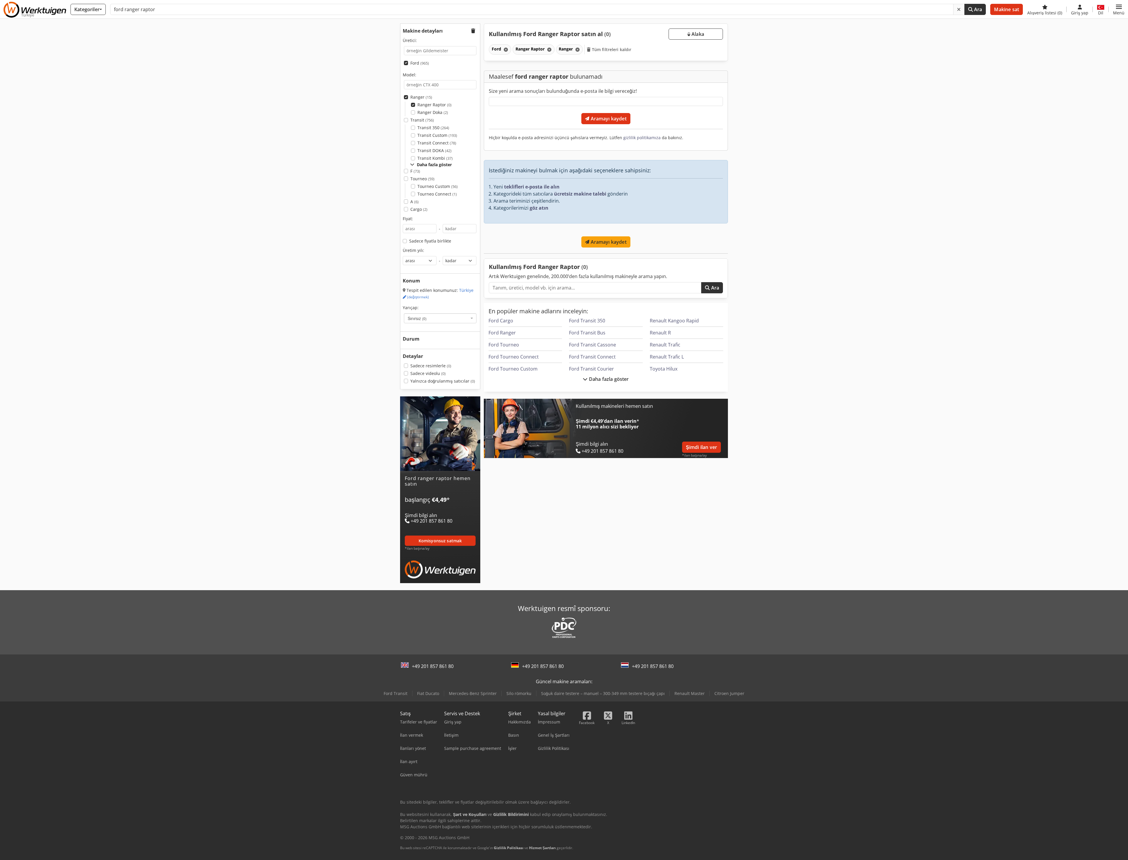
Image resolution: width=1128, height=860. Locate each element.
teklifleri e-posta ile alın (532, 187)
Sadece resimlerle (430, 365)
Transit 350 (433, 127)
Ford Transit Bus (587, 332)
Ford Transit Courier (591, 369)
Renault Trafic (665, 344)
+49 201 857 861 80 (433, 666)
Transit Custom (437, 135)
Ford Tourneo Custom (513, 369)
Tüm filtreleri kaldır (611, 49)
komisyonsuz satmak (440, 540)
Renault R (660, 332)
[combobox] (440, 318)
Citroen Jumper (729, 693)
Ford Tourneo (504, 344)
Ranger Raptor (434, 104)
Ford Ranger (502, 332)
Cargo (418, 209)
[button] (1118, 9)
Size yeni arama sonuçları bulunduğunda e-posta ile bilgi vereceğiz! (563, 91)
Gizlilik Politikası (508, 847)
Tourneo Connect (437, 194)
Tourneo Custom (437, 186)
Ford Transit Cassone (592, 344)
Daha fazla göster (608, 379)
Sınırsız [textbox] (417, 318)
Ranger (421, 97)
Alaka (697, 34)
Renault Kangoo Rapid (674, 320)
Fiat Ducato (428, 693)
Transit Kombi (435, 158)
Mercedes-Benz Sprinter (473, 693)
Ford (419, 63)
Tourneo (422, 178)
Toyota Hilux (663, 369)
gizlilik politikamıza (642, 137)
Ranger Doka (432, 112)
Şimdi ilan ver (701, 447)
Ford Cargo (501, 320)
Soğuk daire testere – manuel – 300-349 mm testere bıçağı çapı (603, 693)
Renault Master (689, 693)
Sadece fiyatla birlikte (430, 241)
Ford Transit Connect (592, 357)
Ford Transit (395, 693)
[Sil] (958, 9)
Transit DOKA (434, 150)
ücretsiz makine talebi (580, 194)
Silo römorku (518, 693)
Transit (422, 120)
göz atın (539, 208)
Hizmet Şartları (542, 847)
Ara (977, 9)
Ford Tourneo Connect (514, 357)
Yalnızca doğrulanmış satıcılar (442, 381)
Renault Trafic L (667, 357)
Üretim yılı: (413, 250)
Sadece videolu (428, 373)
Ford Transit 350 (587, 320)
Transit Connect (436, 143)
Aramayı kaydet (607, 118)
